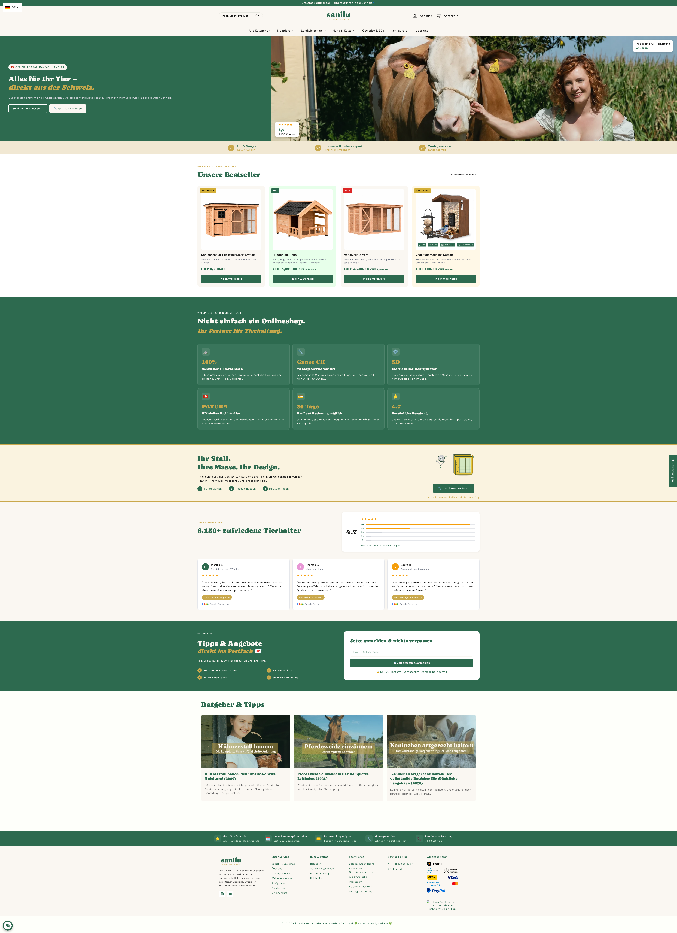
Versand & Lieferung (360, 886)
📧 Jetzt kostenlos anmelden (411, 662)
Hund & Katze (343, 30)
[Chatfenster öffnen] (8, 926)
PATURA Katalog (319, 873)
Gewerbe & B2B (373, 30)
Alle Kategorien (259, 30)
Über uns (422, 30)
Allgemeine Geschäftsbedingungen (362, 870)
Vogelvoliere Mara (356, 254)
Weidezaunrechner (282, 878)
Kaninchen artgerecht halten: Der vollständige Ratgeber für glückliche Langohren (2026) (424, 778)
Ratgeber (315, 863)
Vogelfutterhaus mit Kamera (435, 254)
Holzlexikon (317, 878)
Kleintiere (284, 30)
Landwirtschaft (312, 30)
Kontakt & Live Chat (283, 863)
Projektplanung (280, 887)
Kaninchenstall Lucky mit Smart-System (228, 254)
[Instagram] (222, 894)
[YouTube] (230, 894)
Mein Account (279, 892)
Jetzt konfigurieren (453, 488)
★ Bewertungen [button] (673, 470)
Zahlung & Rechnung (360, 891)
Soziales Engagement (322, 868)
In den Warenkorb (231, 278)
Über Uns (277, 868)
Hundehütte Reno (285, 254)
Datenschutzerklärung (361, 863)
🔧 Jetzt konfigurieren (68, 108)
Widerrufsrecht (358, 876)
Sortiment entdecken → (28, 108)
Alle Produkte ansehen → (464, 174)
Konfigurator (399, 30)
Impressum (355, 881)
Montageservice (281, 873)
